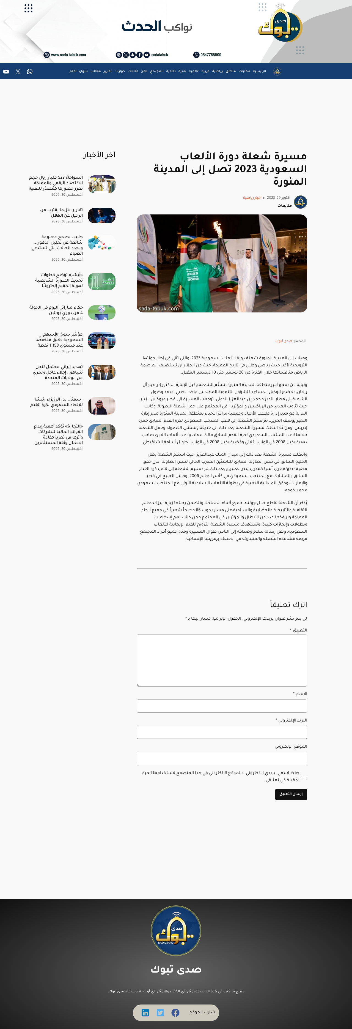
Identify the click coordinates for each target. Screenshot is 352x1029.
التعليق (298, 630)
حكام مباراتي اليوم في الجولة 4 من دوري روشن (56, 311)
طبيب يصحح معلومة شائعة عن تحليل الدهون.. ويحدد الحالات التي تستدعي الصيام (57, 245)
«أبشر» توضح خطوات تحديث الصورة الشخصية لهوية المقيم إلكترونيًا (59, 281)
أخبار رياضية (252, 198)
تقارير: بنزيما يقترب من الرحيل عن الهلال (61, 213)
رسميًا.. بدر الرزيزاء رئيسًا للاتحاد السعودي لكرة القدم (56, 403)
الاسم (300, 694)
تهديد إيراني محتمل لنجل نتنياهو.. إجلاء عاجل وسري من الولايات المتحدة (58, 373)
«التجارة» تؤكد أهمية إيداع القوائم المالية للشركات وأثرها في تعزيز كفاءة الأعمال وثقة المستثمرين (58, 435)
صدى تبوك (283, 341)
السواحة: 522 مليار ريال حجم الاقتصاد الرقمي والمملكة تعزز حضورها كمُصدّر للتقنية (56, 183)
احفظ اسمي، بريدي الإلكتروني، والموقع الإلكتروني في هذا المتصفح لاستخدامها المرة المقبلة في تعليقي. (221, 777)
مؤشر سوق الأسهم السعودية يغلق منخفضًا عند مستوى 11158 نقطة (59, 340)
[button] (175, 1013)
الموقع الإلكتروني (291, 747)
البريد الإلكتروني (291, 720)
